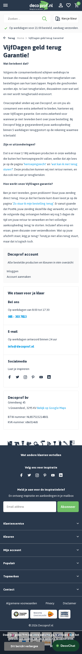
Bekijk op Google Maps (51, 408)
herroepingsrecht (35, 164)
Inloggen (12, 271)
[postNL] (43, 613)
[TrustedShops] (20, 613)
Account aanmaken (19, 276)
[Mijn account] (61, 5)
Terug (11, 38)
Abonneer (68, 507)
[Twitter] (17, 377)
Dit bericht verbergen (24, 646)
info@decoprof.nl (21, 346)
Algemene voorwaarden (21, 603)
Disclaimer (69, 603)
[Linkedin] (49, 377)
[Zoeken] (45, 18)
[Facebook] (9, 377)
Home (20, 38)
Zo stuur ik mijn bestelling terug (33, 203)
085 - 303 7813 (17, 316)
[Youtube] (41, 377)
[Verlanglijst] (68, 5)
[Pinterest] (33, 377)
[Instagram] (25, 377)
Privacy (50, 603)
